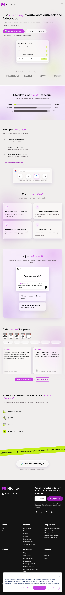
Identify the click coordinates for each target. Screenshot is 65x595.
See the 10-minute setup (36, 31)
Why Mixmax (49, 525)
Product (26, 525)
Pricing (5, 549)
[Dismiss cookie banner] (59, 576)
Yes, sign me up (55, 499)
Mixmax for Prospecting (52, 528)
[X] (41, 512)
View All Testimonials (24, 379)
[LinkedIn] (46, 512)
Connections (27, 528)
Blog (24, 553)
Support (4, 531)
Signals (25, 533)
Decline (53, 587)
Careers (47, 555)
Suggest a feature (29, 544)
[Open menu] (62, 4)
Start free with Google (15, 31)
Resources (27, 549)
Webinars (26, 572)
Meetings (26, 531)
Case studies (27, 555)
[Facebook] (36, 512)
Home (4, 525)
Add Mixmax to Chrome (15, 162)
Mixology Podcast (29, 564)
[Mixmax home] (8, 4)
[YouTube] (51, 512)
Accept (39, 587)
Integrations (27, 539)
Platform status (28, 542)
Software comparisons (30, 569)
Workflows (26, 536)
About (46, 553)
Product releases (28, 566)
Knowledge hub (28, 558)
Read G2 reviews (42, 379)
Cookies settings (26, 587)
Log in (4, 528)
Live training (27, 561)
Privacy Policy (55, 583)
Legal (46, 558)
